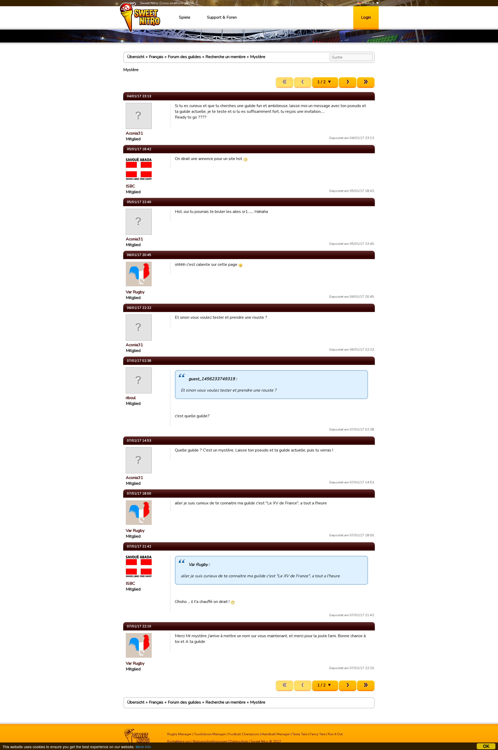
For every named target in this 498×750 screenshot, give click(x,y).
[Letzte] (366, 82)
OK (486, 746)
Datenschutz (239, 741)
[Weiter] (347, 82)
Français (156, 57)
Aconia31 (134, 133)
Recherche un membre (225, 57)
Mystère (257, 57)
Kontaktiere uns (179, 741)
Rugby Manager (179, 734)
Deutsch (368, 3)
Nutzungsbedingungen (210, 741)
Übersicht (135, 57)
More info (143, 746)
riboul (131, 398)
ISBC (130, 186)
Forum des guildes (184, 57)
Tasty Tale (299, 734)
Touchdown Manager (210, 734)
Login (366, 17)
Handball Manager (276, 734)
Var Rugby (135, 292)
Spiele (184, 17)
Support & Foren (222, 17)
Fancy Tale (318, 734)
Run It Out (335, 734)
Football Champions (243, 734)
